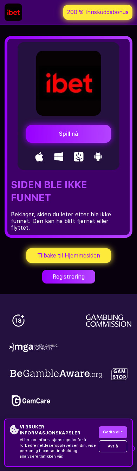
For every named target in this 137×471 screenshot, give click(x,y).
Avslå (113, 446)
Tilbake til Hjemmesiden (68, 255)
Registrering (69, 276)
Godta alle (113, 432)
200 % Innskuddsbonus (98, 12)
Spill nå (68, 134)
